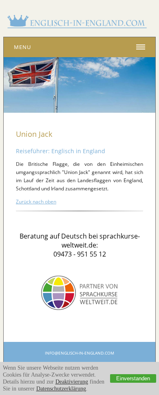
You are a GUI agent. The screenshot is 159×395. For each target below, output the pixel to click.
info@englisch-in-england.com (79, 353)
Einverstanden (133, 378)
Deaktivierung (71, 381)
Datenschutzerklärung (61, 388)
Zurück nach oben (36, 201)
